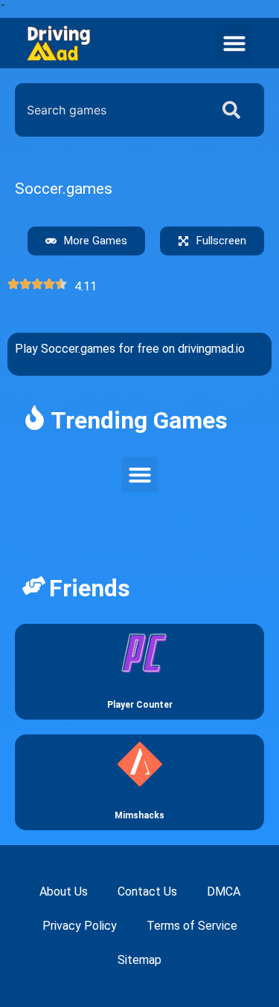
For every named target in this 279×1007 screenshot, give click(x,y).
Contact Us (147, 891)
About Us (63, 891)
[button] (234, 43)
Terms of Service (192, 926)
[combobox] (109, 110)
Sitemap (139, 960)
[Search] (234, 110)
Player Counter (140, 705)
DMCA (223, 891)
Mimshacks (139, 815)
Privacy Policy (79, 926)
